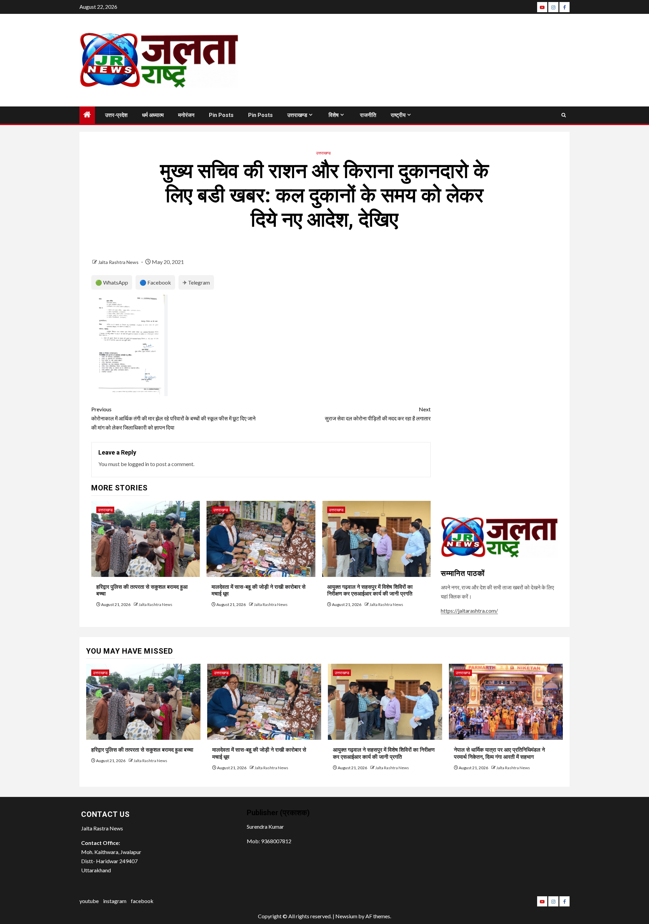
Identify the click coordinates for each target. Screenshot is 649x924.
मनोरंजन (186, 115)
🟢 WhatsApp (111, 282)
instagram (114, 901)
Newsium (346, 916)
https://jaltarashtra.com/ (469, 610)
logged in (138, 464)
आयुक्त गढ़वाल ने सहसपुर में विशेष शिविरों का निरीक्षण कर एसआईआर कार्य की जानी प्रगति (370, 590)
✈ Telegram (196, 282)
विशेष (334, 115)
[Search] (563, 115)
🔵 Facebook (155, 282)
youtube (89, 901)
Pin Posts (221, 115)
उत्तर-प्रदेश (116, 115)
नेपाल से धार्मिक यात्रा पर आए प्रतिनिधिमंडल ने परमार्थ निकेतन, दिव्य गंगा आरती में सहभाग (499, 753)
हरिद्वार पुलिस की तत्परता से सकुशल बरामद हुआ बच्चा (142, 750)
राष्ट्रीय (398, 115)
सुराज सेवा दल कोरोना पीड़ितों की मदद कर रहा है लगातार (378, 413)
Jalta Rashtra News (119, 262)
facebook (142, 901)
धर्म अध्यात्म (153, 115)
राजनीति (368, 115)
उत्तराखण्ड (297, 115)
